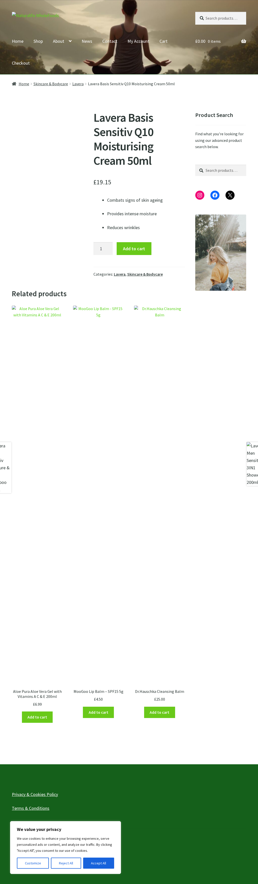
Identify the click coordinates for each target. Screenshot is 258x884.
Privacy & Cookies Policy (35, 794)
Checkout (21, 63)
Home (17, 41)
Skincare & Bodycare (51, 83)
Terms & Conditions (30, 808)
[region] (65, 847)
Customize (33, 863)
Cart (163, 41)
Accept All (98, 863)
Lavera (78, 83)
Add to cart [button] (37, 717)
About (58, 41)
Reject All (66, 863)
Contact (109, 41)
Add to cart (134, 248)
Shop (38, 41)
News (87, 41)
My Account (138, 41)
